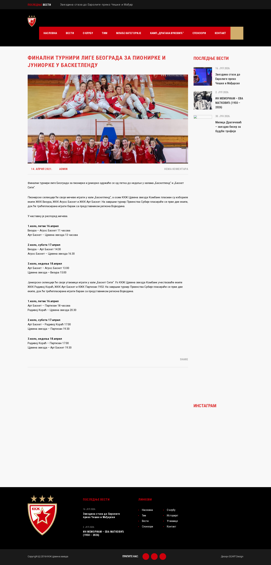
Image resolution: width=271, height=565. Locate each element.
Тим (144, 515)
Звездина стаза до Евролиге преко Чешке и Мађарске (101, 515)
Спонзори (147, 526)
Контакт (171, 526)
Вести (145, 521)
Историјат (172, 515)
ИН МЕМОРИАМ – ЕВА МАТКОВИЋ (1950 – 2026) (103, 533)
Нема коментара (176, 169)
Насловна (147, 510)
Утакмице (172, 521)
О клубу (171, 510)
